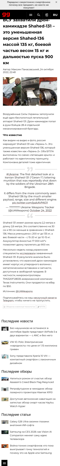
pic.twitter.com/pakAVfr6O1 (30, 202)
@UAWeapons (24, 291)
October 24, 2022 (41, 210)
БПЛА (42, 307)
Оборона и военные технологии (20, 307)
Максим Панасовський (25, 69)
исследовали (28, 253)
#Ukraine (12, 174)
